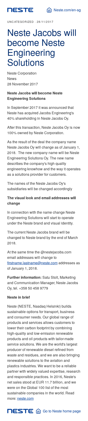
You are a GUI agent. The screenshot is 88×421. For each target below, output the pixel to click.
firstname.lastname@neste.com (32, 262)
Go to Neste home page (62, 411)
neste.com (25, 398)
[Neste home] (20, 10)
